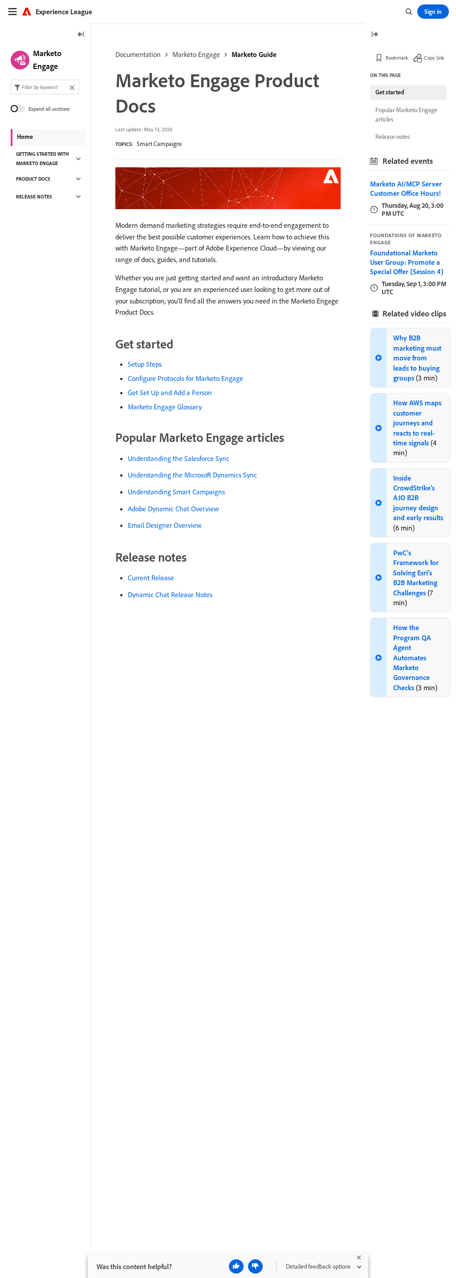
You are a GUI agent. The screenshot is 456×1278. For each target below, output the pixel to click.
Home (25, 137)
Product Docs (33, 179)
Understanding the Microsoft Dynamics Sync (192, 474)
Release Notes (34, 197)
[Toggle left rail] (81, 35)
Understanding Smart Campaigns (176, 491)
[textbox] (45, 87)
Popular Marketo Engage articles (406, 114)
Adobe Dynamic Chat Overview (173, 508)
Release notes (392, 137)
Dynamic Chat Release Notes (170, 594)
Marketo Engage (196, 54)
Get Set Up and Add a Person (170, 392)
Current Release (151, 577)
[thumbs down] (255, 1266)
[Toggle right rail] (374, 35)
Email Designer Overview (164, 525)
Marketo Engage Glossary (165, 406)
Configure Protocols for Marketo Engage (185, 378)
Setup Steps (145, 364)
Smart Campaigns (159, 144)
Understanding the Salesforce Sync (178, 458)
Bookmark (397, 57)
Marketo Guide (254, 54)
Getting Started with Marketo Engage (42, 158)
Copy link (434, 57)
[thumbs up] (236, 1266)
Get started (389, 92)
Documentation (138, 54)
